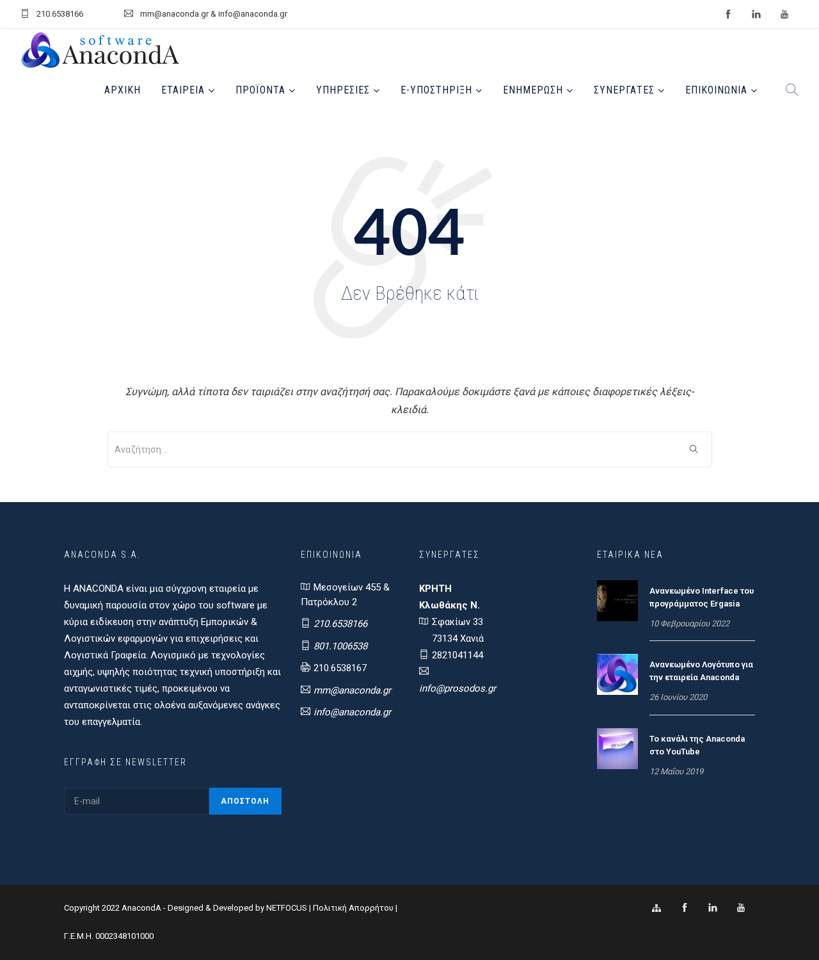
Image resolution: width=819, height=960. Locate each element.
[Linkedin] (713, 908)
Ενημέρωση (533, 90)
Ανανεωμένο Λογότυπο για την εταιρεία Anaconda (701, 671)
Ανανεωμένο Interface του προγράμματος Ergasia (701, 597)
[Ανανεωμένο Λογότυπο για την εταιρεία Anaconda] (617, 673)
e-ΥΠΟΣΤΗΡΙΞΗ (436, 90)
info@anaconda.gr (352, 712)
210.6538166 (340, 624)
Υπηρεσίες (343, 90)
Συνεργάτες (624, 90)
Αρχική (122, 90)
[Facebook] (685, 908)
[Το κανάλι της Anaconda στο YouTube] (617, 748)
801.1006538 (340, 646)
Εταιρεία (183, 90)
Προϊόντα (260, 90)
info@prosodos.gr (457, 688)
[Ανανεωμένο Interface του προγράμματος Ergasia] (617, 600)
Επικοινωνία (716, 90)
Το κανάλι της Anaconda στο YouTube (697, 745)
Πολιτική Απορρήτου (353, 908)
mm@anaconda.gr (352, 690)
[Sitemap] (656, 908)
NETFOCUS (287, 908)
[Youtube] (741, 908)
